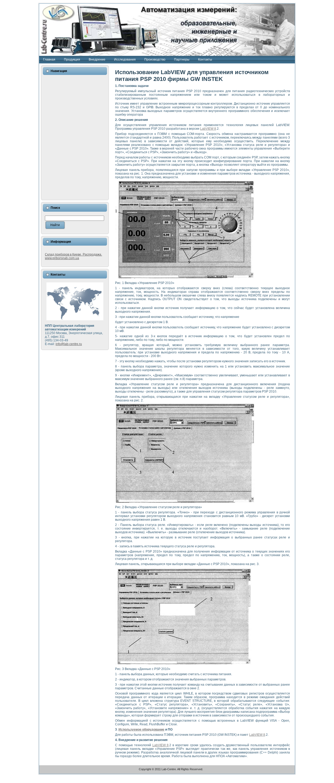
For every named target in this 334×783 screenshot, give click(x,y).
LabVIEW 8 (208, 128)
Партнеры (181, 59)
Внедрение (97, 59)
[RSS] (44, 770)
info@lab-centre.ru (69, 344)
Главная (49, 59)
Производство (154, 59)
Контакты (205, 59)
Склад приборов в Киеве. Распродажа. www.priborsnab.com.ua (73, 256)
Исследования (125, 59)
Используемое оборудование (141, 729)
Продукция (72, 59)
